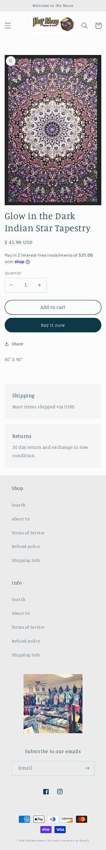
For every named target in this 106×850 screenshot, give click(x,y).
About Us (21, 518)
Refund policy (26, 546)
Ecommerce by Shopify (74, 840)
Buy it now (53, 325)
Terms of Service (28, 532)
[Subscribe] (87, 768)
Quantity (13, 273)
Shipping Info (26, 560)
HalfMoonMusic (36, 840)
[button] (7, 26)
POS (50, 840)
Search (19, 504)
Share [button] (18, 343)
